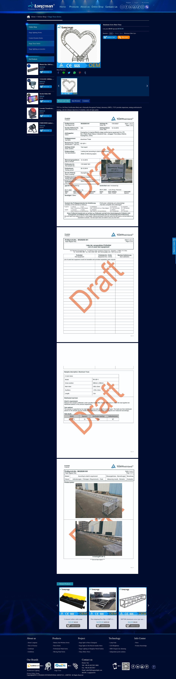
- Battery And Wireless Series (60, 642)
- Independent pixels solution (117, 652)
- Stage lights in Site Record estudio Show (90, 645)
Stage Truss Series (54, 17)
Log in (136, 2)
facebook (58, 72)
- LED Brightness (114, 645)
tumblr (85, 72)
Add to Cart (46, 72)
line (63, 72)
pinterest (79, 72)
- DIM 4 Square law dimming (117, 649)
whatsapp (74, 72)
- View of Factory (32, 645)
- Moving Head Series (58, 652)
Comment (86, 101)
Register (128, 2)
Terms (37, 673)
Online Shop (41, 17)
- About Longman (32, 642)
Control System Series (36, 38)
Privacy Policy (31, 673)
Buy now (125, 37)
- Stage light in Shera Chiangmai (87, 642)
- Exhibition (30, 652)
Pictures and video (63, 101)
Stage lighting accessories (37, 49)
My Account (145, 2)
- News (136, 642)
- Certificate (30, 649)
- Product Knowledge (140, 645)
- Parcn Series (56, 645)
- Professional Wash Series (60, 649)
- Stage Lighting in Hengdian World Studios (91, 649)
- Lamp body (112, 642)
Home (33, 17)
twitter (69, 72)
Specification (76, 101)
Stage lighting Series (35, 32)
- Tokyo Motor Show (84, 652)
